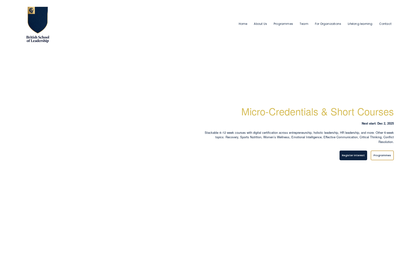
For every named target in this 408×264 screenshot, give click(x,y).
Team (304, 24)
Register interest (353, 155)
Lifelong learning (360, 24)
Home (243, 24)
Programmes (283, 24)
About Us (260, 24)
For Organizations (328, 24)
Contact (385, 24)
